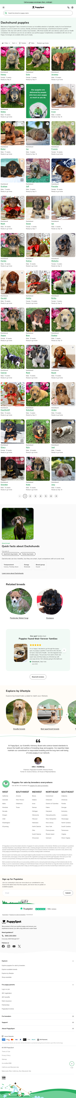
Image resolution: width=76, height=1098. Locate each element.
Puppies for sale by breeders (17, 914)
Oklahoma (19, 804)
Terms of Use (6, 1051)
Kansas (34, 807)
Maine (48, 807)
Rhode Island (50, 834)
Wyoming (5, 826)
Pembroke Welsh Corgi (19, 618)
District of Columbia (52, 804)
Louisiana (64, 815)
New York (49, 826)
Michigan (35, 811)
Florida (63, 804)
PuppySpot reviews (8, 1009)
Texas (18, 807)
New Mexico (20, 800)
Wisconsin (35, 838)
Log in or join (6, 989)
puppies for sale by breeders (39, 786)
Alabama (64, 796)
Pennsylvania (50, 830)
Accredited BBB (6, 1063)
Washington (6, 823)
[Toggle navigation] (3, 7)
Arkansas (64, 800)
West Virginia (65, 838)
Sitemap (4, 1059)
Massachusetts (51, 815)
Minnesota (35, 815)
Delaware (49, 800)
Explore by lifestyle (8, 973)
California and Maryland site (10, 1067)
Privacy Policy (6, 1055)
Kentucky (64, 811)
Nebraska (35, 823)
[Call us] (68, 7)
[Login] (72, 7)
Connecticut (49, 796)
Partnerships (5, 1005)
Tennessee (64, 830)
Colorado (5, 800)
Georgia (63, 807)
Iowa (33, 804)
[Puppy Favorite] (22, 49)
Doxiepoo (50, 618)
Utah (3, 819)
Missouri (34, 819)
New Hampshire (51, 819)
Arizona (18, 796)
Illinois (34, 796)
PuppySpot (5, 914)
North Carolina (66, 823)
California (5, 796)
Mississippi (64, 819)
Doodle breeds (19, 729)
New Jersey (49, 823)
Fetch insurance (6, 1001)
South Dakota (36, 834)
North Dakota (36, 826)
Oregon (4, 815)
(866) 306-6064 (10, 936)
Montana (5, 807)
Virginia (63, 834)
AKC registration (7, 993)
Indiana (34, 800)
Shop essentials (6, 977)
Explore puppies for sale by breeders (13, 965)
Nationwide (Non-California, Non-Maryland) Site (16, 1071)
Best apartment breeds (50, 729)
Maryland (49, 811)
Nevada (4, 811)
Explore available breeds (9, 969)
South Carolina (66, 826)
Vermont (48, 838)
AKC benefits (6, 997)
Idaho (4, 804)
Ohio (33, 830)
